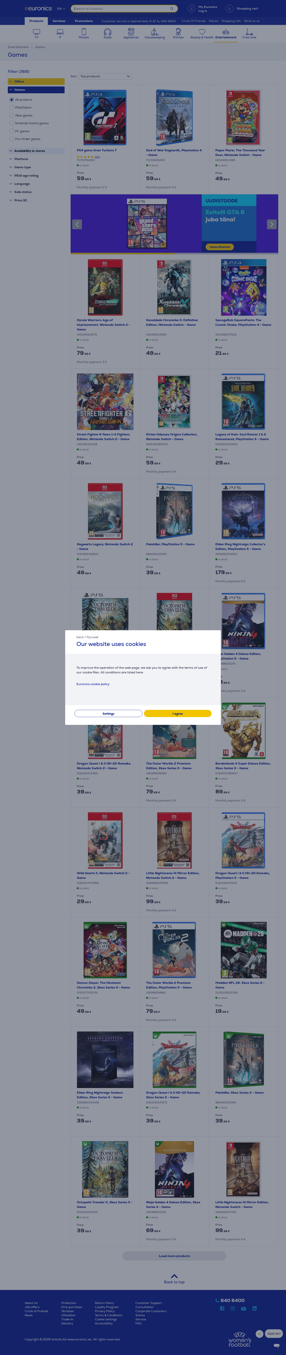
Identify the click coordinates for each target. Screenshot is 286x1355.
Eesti (80, 637)
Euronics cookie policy (93, 684)
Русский (92, 637)
